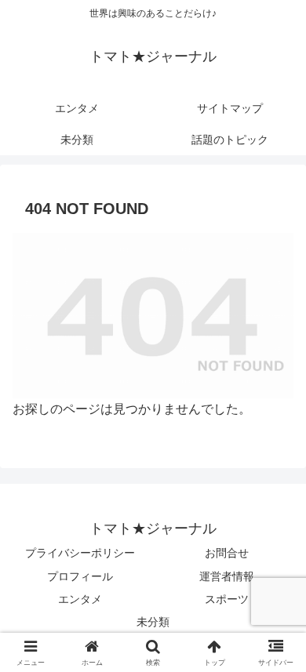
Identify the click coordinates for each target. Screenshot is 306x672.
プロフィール (80, 576)
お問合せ (227, 553)
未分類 (153, 622)
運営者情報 (226, 576)
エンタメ (80, 599)
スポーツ (227, 599)
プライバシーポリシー (80, 553)
